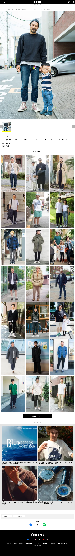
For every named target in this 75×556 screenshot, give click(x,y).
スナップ (9, 9)
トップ (2, 9)
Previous (1, 465)
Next (74, 465)
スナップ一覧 (17, 9)
